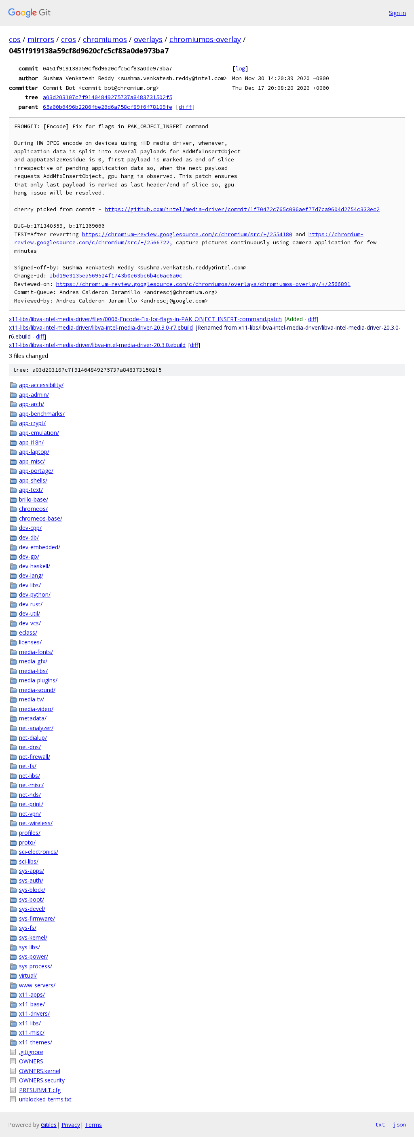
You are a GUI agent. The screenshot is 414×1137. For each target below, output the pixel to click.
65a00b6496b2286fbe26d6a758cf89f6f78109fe (107, 106)
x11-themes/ (35, 1042)
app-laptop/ (34, 451)
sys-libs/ (29, 947)
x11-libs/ (30, 1023)
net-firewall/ (34, 756)
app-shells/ (33, 480)
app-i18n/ (31, 442)
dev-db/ (29, 537)
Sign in (397, 13)
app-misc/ (32, 461)
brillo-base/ (33, 499)
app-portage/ (36, 470)
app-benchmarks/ (42, 413)
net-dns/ (30, 747)
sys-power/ (33, 956)
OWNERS (31, 1061)
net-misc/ (31, 785)
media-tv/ (31, 699)
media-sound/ (37, 690)
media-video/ (36, 709)
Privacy (70, 1125)
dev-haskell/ (34, 566)
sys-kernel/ (33, 937)
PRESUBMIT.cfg (40, 1090)
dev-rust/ (30, 604)
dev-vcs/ (30, 623)
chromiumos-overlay (205, 39)
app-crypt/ (32, 423)
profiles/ (29, 832)
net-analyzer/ (36, 728)
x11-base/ (32, 1004)
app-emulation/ (39, 432)
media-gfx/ (33, 661)
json (399, 1124)
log (240, 68)
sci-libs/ (28, 861)
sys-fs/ (27, 928)
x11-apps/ (32, 994)
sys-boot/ (31, 899)
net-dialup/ (33, 737)
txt (380, 1124)
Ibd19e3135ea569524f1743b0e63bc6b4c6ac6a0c (116, 275)
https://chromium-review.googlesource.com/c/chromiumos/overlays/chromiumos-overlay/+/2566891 (203, 284)
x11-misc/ (31, 1032)
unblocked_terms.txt (45, 1099)
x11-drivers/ (34, 1013)
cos (15, 39)
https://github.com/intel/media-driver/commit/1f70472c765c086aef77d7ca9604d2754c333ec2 (242, 209)
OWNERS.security (42, 1080)
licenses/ (30, 642)
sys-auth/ (31, 880)
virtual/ (28, 975)
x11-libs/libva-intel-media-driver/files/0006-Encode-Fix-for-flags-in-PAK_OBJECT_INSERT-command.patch (145, 319)
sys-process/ (35, 966)
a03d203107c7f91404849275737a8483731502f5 (107, 97)
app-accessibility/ (41, 385)
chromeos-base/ (40, 518)
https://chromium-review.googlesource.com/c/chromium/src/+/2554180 (187, 234)
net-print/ (31, 804)
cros (68, 39)
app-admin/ (34, 394)
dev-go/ (29, 556)
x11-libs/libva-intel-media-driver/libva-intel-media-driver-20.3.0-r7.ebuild (101, 327)
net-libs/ (29, 775)
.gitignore (31, 1052)
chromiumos (105, 39)
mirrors (40, 39)
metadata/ (32, 718)
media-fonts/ (36, 652)
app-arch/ (31, 404)
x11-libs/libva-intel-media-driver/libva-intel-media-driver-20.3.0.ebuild (97, 345)
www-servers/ (37, 985)
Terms (93, 1125)
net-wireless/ (36, 823)
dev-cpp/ (30, 527)
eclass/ (28, 632)
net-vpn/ (30, 813)
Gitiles (49, 1125)
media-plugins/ (38, 680)
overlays (148, 39)
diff (185, 106)
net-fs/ (27, 766)
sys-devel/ (32, 909)
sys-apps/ (31, 870)
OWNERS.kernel (39, 1071)
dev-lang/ (31, 575)
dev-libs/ (30, 585)
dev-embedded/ (39, 547)
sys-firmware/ (37, 918)
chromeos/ (33, 508)
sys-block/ (32, 890)
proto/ (27, 842)
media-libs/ (33, 671)
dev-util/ (29, 613)
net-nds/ (30, 794)
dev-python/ (35, 594)
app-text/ (31, 489)
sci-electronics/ (38, 851)
